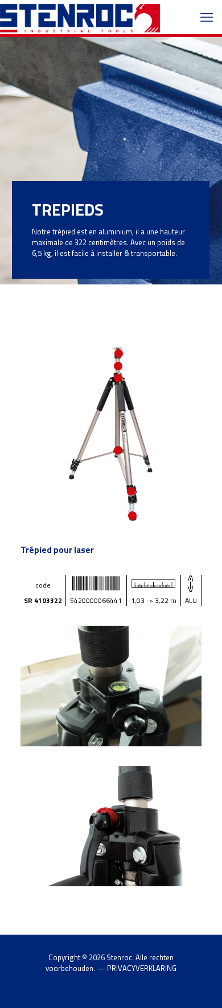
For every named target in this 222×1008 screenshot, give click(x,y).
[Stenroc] (80, 17)
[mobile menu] (206, 17)
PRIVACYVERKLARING (141, 968)
